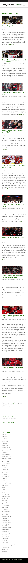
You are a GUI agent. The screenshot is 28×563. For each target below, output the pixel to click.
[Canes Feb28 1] (12, 310)
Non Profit (4, 485)
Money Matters (5, 483)
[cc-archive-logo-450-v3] (11, 4)
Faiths (3, 467)
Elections (4, 509)
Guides (3, 503)
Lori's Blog (4, 524)
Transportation (5, 456)
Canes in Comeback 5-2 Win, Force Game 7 (13, 205)
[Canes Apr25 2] (12, 160)
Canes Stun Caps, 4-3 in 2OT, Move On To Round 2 (14, 166)
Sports (20, 27)
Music (3, 439)
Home (3, 482)
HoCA (3, 452)
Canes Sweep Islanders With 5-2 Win (13, 93)
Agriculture (4, 460)
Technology (4, 454)
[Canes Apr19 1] (12, 231)
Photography (5, 443)
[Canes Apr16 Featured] (12, 270)
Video (3, 551)
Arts (3, 434)
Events (3, 465)
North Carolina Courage (7, 544)
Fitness (3, 540)
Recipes (4, 472)
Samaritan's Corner (6, 527)
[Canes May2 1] (12, 124)
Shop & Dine (5, 533)
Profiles (3, 491)
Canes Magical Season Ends (11, 26)
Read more (10, 44)
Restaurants (5, 496)
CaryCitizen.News (8, 422)
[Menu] (24, 4)
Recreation (4, 494)
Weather (4, 498)
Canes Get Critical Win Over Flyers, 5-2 (14, 368)
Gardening (4, 474)
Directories (4, 500)
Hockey (17, 27)
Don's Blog (4, 518)
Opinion (4, 514)
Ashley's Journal (5, 516)
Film (3, 438)
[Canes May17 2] (12, 20)
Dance (3, 436)
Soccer (3, 549)
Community (4, 458)
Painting (4, 441)
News (3, 507)
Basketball (4, 536)
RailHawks (4, 547)
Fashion (4, 469)
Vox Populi (4, 529)
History (3, 480)
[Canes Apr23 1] (12, 199)
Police (3, 513)
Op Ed (3, 525)
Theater (4, 445)
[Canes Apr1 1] (12, 362)
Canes (10, 27)
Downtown (4, 450)
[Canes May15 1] (12, 54)
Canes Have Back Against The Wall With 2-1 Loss (14, 61)
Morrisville (4, 505)
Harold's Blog (5, 522)
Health (3, 478)
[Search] (21, 4)
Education (4, 461)
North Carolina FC (6, 545)
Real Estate (4, 492)
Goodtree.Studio (4, 561)
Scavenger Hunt (5, 531)
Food (3, 471)
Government (5, 511)
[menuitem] (21, 4)
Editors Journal (5, 520)
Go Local (4, 476)
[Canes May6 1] (12, 87)
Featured (13, 27)
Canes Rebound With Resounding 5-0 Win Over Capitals (13, 276)
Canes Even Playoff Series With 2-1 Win (14, 238)
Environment (5, 463)
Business (4, 447)
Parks (3, 487)
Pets (3, 489)
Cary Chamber (5, 449)
